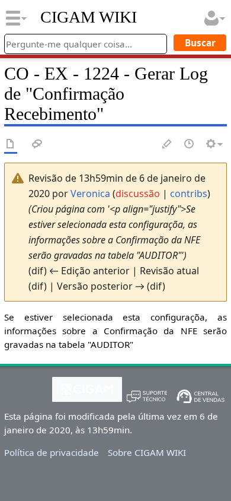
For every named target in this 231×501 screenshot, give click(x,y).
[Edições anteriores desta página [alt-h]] (189, 144)
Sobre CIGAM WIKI (147, 452)
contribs (188, 193)
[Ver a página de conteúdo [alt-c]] (10, 144)
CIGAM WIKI (88, 17)
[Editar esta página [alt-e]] (167, 144)
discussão (138, 193)
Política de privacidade (51, 452)
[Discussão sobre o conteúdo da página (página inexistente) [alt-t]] (37, 144)
